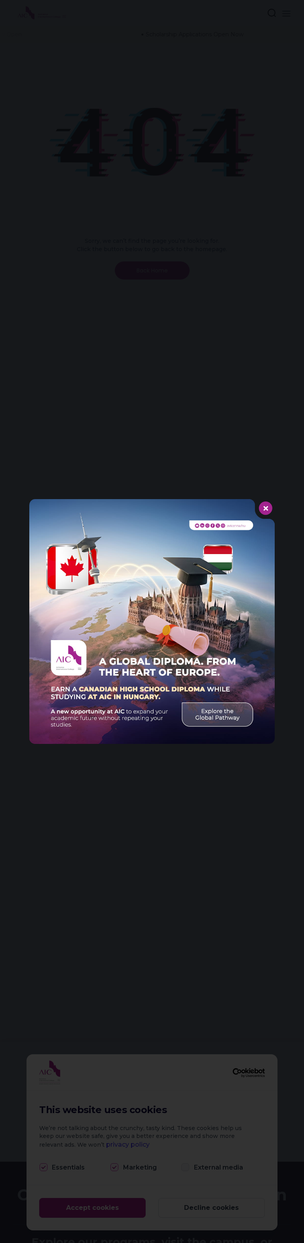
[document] (152, 621)
